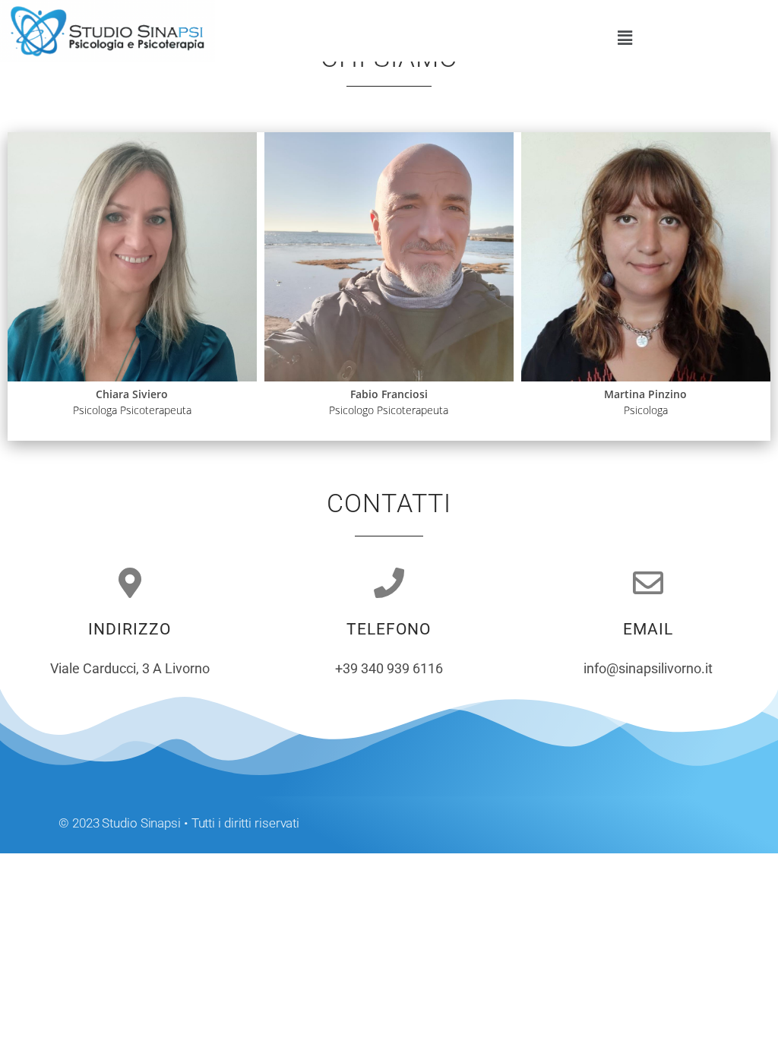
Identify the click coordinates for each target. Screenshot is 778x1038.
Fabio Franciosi (389, 394)
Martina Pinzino (645, 394)
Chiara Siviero (132, 394)
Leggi (223, 345)
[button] (624, 37)
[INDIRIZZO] (130, 583)
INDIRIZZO (129, 629)
